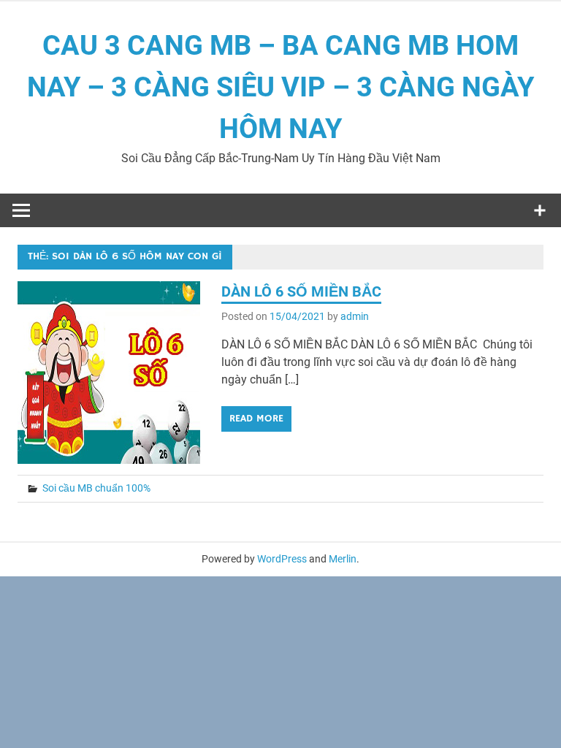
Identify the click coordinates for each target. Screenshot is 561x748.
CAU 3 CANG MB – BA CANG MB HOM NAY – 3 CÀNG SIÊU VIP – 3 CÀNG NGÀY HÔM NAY (280, 87)
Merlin (342, 559)
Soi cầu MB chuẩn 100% (96, 488)
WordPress (282, 559)
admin (354, 316)
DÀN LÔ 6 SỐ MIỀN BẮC (301, 291)
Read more (256, 418)
